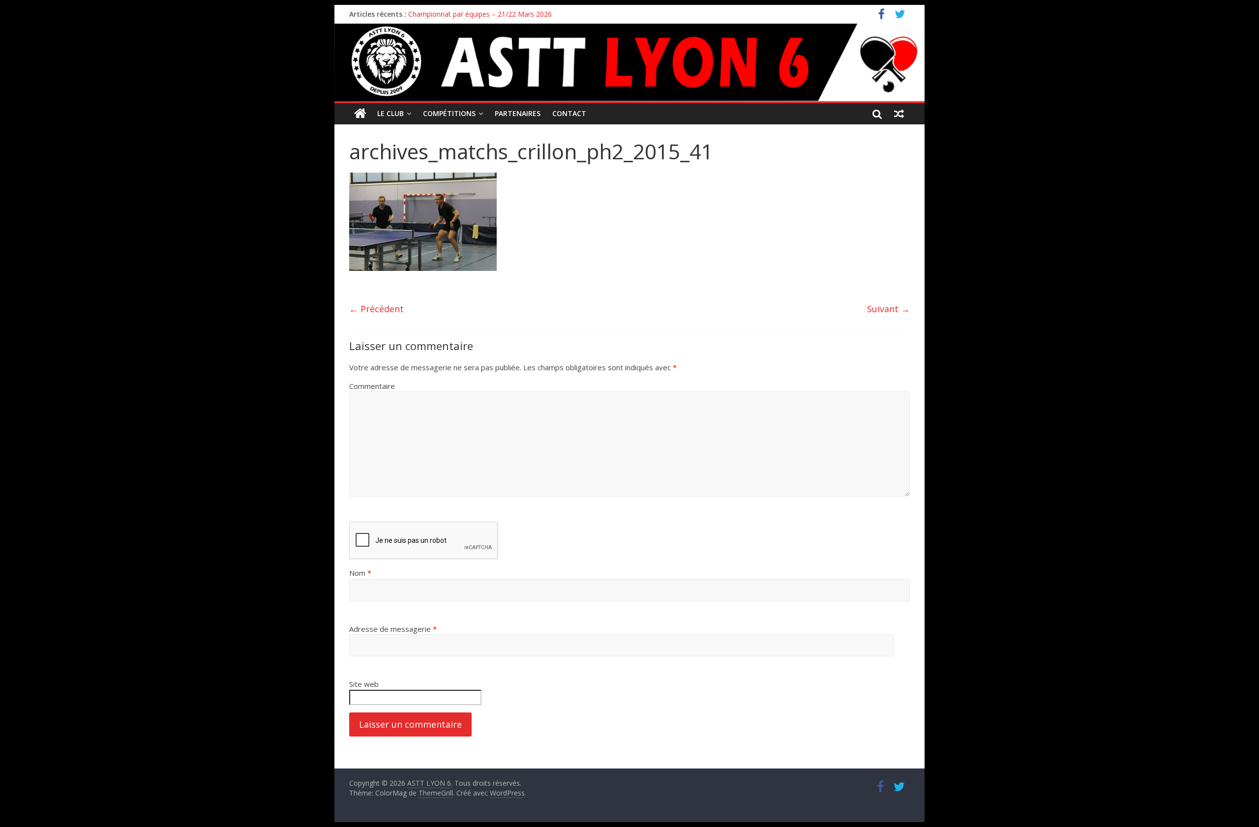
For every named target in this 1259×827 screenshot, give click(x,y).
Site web (364, 684)
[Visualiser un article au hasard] (899, 113)
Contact (569, 113)
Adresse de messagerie (393, 629)
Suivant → (888, 309)
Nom (360, 573)
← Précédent (376, 309)
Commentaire (372, 386)
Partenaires (517, 113)
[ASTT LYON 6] (629, 62)
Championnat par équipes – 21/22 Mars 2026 (480, 14)
